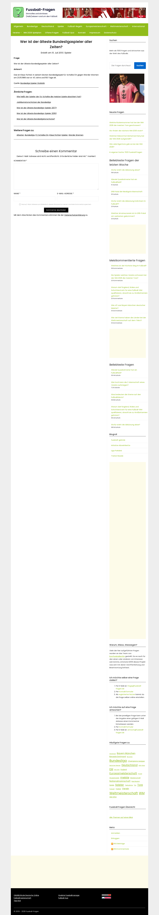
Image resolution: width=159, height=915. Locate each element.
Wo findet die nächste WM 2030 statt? (126, 130)
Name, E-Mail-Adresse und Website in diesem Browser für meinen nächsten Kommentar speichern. (56, 204)
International (138, 26)
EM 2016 (117, 770)
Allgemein (18, 26)
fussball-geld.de (118, 440)
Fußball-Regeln (75, 26)
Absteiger (112, 754)
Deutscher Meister (114, 765)
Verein (125, 788)
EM (111, 769)
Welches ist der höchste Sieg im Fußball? (128, 265)
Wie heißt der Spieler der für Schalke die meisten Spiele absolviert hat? (49, 96)
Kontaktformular (126, 691)
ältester (20, 135)
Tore (140, 785)
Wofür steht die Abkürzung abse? (125, 170)
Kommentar (20, 160)
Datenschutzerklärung (74, 215)
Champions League (136, 761)
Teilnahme (129, 785)
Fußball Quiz (68, 32)
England (124, 769)
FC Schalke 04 (41, 135)
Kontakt (82, 32)
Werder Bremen (76, 135)
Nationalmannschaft (119, 781)
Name (17, 193)
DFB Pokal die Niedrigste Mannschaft (126, 191)
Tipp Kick (17, 901)
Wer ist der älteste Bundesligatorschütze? (36, 119)
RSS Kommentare (121, 849)
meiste (124, 777)
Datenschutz (110, 32)
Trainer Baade (117, 456)
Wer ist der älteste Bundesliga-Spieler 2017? (37, 107)
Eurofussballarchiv (117, 656)
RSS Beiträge (119, 843)
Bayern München (126, 753)
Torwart (112, 789)
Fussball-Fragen (40, 9)
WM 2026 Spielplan (32, 32)
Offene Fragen (52, 32)
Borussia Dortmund (117, 756)
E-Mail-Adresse (65, 193)
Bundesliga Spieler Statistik (32, 83)
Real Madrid (136, 781)
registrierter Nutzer (127, 694)
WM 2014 (113, 797)
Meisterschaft (135, 778)
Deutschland (48, 26)
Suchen (140, 65)
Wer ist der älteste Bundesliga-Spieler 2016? (37, 113)
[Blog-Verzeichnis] (106, 898)
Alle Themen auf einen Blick (121, 817)
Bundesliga (32, 26)
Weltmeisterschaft (119, 26)
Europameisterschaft (96, 26)
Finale (140, 774)
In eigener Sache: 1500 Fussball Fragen (125, 152)
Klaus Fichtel (55, 135)
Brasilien (130, 757)
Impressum (94, 32)
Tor (135, 785)
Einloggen (115, 838)
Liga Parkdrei (116, 450)
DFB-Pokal (142, 765)
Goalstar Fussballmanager (69, 895)
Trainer (118, 789)
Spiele (111, 785)
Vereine (16, 32)
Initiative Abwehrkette (120, 445)
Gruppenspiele (114, 778)
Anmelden (115, 833)
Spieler (61, 26)
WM (142, 793)
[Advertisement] (127, 239)
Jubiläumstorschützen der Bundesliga (34, 102)
